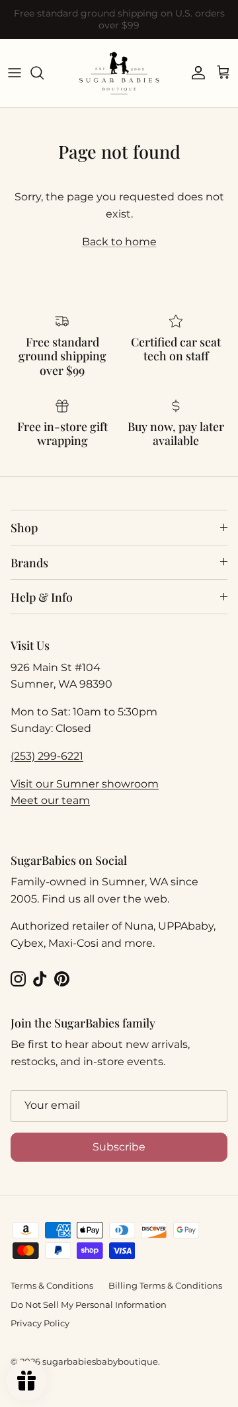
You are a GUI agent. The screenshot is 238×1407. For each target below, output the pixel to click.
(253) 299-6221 (47, 756)
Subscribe (119, 1147)
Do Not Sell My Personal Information (89, 1304)
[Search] (43, 72)
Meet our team (50, 800)
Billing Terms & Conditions (165, 1285)
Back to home (119, 241)
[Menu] (14, 72)
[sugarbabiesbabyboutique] (119, 73)
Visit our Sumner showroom (85, 784)
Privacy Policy (40, 1323)
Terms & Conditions (52, 1285)
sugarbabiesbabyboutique (100, 1361)
